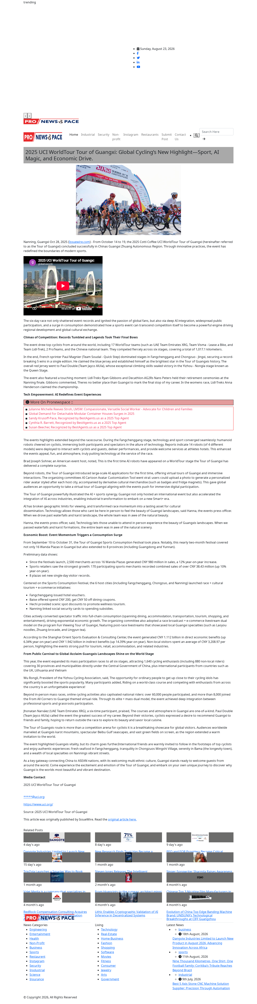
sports (183, 952)
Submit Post (167, 136)
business (185, 929)
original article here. (122, 819)
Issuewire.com (79, 242)
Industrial (88, 134)
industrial (185, 975)
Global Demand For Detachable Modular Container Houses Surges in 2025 (81, 414)
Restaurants (150, 134)
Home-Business (112, 938)
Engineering (38, 929)
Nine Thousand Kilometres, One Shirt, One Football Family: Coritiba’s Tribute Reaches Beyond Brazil (203, 965)
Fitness (106, 961)
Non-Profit (37, 943)
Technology (109, 929)
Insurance (37, 979)
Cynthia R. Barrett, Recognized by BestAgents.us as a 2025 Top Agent (77, 423)
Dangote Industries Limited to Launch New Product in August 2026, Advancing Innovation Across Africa (203, 943)
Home (73, 134)
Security (103, 134)
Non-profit (116, 136)
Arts (104, 975)
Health (34, 938)
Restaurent (37, 957)
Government (110, 979)
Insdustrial (37, 970)
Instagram (130, 134)
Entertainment (40, 934)
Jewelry (106, 970)
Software (107, 952)
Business (36, 947)
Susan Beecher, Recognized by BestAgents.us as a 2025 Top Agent (75, 427)
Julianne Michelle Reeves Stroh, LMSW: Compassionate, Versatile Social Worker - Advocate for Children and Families (110, 409)
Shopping (108, 947)
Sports (34, 952)
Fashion (106, 943)
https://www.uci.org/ (38, 804)
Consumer (108, 966)
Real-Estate (109, 934)
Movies (106, 957)
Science (35, 975)
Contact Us (180, 136)
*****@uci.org (34, 797)
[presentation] (25, 116)
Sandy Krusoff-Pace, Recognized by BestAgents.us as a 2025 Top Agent (79, 418)
